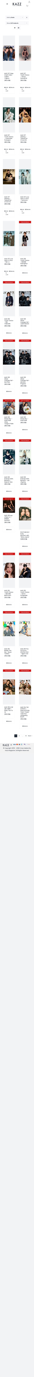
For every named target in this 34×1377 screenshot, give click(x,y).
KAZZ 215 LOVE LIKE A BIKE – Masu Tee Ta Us (8, 709)
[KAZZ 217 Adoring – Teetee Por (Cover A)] (9, 176)
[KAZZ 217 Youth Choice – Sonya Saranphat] (25, 53)
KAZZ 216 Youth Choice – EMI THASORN (8, 321)
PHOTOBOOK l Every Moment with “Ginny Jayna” (24, 534)
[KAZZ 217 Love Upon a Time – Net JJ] (9, 238)
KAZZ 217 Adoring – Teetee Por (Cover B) (23, 137)
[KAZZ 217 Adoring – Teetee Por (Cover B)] (25, 114)
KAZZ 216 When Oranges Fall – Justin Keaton (24, 321)
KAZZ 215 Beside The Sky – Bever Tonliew (8, 651)
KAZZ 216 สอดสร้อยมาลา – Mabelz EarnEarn (8, 518)
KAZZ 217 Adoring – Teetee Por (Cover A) (7, 199)
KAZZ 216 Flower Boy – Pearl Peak (24, 418)
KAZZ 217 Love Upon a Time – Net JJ (8, 260)
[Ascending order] (27, 17)
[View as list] (18, 28)
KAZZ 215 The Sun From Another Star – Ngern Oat (24, 651)
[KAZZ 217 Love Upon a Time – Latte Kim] (25, 176)
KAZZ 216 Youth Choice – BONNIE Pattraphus (24, 261)
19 (26, 736)
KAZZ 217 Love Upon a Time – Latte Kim (24, 198)
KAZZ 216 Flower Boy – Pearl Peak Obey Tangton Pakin (9, 420)
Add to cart (7, 89)
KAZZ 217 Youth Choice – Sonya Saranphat (24, 76)
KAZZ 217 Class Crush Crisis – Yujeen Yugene (8, 76)
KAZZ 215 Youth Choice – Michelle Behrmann (8, 593)
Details (12, 87)
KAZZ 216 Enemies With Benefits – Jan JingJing (24, 479)
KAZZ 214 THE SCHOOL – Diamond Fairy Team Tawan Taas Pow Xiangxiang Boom (25, 712)
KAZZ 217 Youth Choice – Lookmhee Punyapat (8, 137)
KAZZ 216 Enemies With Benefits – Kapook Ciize (8, 479)
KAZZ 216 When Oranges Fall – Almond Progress (24, 380)
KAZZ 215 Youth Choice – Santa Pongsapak (24, 593)
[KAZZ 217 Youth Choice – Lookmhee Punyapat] (9, 114)
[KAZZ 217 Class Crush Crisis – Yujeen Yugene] (9, 53)
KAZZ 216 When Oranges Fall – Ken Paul (8, 379)
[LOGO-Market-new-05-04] (17, 3)
